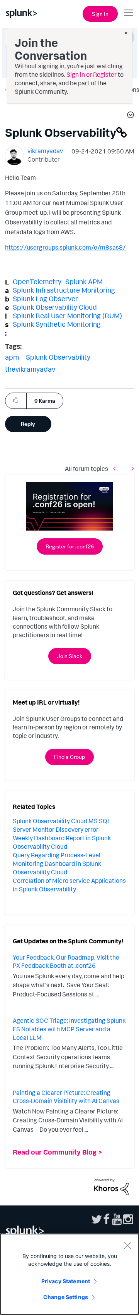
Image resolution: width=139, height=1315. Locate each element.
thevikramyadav (30, 369)
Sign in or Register (91, 74)
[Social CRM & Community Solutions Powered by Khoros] (111, 1186)
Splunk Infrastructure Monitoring (64, 289)
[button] (129, 116)
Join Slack (69, 656)
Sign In (100, 13)
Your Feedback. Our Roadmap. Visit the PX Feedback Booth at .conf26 (66, 961)
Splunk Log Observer (45, 298)
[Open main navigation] (128, 12)
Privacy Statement (65, 1281)
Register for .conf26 (70, 546)
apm (12, 357)
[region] (69, 1274)
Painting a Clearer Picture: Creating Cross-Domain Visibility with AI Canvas (66, 1097)
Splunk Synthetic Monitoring (57, 324)
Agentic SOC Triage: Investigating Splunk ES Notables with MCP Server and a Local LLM (69, 1029)
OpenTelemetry (37, 281)
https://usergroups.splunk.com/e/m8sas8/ (65, 247)
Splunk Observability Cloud (55, 306)
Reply (28, 424)
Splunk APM (84, 281)
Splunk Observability (58, 357)
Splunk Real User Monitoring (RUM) (67, 315)
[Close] (127, 1245)
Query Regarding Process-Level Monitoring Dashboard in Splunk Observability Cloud (57, 863)
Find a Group (69, 756)
